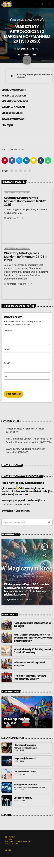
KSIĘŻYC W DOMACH (14, 95)
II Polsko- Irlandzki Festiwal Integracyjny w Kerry (30, 677)
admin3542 (19, 149)
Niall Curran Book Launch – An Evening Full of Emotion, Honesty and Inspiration (33, 638)
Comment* (9, 330)
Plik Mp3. (7, 125)
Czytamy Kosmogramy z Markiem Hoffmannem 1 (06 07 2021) (24, 201)
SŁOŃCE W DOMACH (14, 90)
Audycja (9, 714)
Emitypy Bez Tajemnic (25, 784)
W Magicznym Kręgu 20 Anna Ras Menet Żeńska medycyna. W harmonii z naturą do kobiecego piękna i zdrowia (27, 589)
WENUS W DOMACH (13, 107)
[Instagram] (5, 851)
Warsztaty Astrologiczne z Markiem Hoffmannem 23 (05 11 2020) (25, 256)
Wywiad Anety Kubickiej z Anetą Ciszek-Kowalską (33, 651)
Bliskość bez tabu (23, 798)
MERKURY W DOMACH (15, 101)
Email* (7, 363)
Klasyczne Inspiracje (25, 745)
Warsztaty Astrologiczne (27, 20)
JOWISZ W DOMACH (13, 119)
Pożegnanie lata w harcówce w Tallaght (25, 428)
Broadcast (10, 579)
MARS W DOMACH (12, 113)
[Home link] (6, 4)
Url (5, 377)
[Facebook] (9, 851)
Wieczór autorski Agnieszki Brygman (30, 664)
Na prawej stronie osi (25, 758)
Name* (7, 349)
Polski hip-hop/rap (17, 719)
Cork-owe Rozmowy (25, 771)
